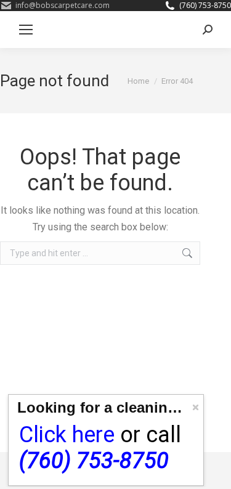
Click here (67, 435)
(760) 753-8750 (205, 5)
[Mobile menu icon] (25, 29)
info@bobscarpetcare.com (62, 5)
